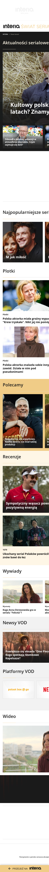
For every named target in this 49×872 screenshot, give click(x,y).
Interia (5, 34)
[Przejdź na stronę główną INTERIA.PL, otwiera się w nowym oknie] (11, 26)
